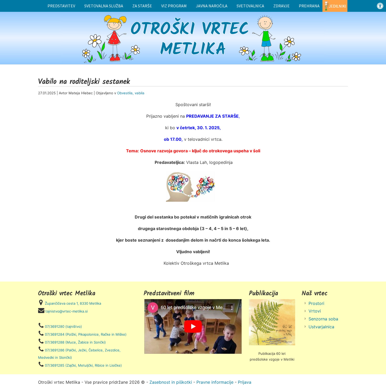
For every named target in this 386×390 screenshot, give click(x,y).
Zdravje (281, 5)
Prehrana (309, 5)
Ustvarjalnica (321, 326)
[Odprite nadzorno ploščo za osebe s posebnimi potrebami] (380, 6)
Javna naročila (211, 5)
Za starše (142, 5)
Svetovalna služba (103, 5)
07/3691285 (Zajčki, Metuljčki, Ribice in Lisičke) (83, 365)
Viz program (174, 5)
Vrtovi (315, 311)
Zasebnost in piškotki (170, 382)
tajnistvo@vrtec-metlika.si (66, 311)
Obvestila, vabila (130, 93)
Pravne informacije (214, 382)
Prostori (316, 303)
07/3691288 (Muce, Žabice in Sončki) (75, 342)
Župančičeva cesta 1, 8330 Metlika (73, 303)
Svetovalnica (250, 5)
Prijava (244, 382)
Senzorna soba (323, 318)
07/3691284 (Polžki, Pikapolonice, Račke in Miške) (86, 334)
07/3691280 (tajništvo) (63, 326)
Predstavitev (61, 5)
